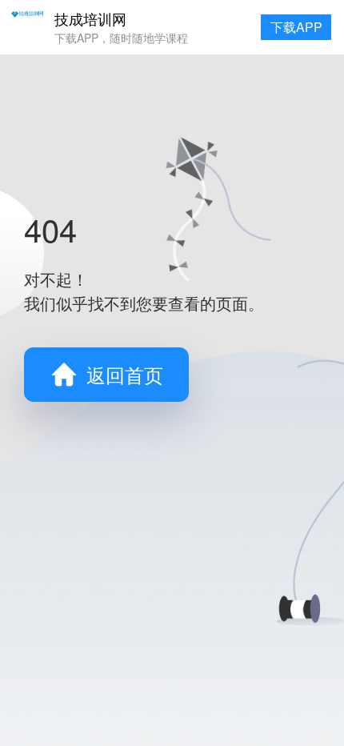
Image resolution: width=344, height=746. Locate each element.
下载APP (296, 27)
